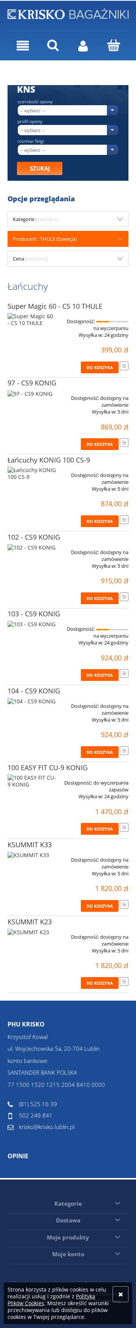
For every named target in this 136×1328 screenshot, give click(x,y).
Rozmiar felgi (30, 141)
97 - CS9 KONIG (32, 382)
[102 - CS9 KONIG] (32, 549)
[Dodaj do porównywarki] (124, 366)
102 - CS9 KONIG (34, 537)
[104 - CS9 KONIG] (32, 703)
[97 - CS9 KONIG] (32, 395)
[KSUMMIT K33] (32, 857)
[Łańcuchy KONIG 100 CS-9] (32, 473)
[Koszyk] (113, 45)
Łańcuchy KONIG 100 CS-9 (49, 459)
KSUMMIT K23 (30, 921)
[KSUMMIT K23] (32, 934)
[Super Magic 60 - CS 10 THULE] (32, 320)
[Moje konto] (83, 46)
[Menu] (22, 46)
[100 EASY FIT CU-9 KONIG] (32, 781)
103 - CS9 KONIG (34, 613)
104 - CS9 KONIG (34, 690)
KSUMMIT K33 (30, 844)
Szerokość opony (35, 101)
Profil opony (29, 121)
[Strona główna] (68, 13)
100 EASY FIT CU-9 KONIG (48, 767)
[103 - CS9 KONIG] (32, 626)
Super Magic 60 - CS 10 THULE (55, 306)
